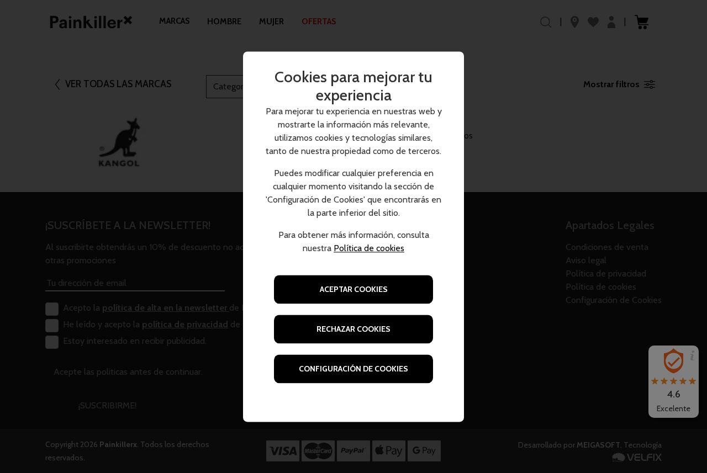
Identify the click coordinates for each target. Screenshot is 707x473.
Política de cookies (369, 248)
